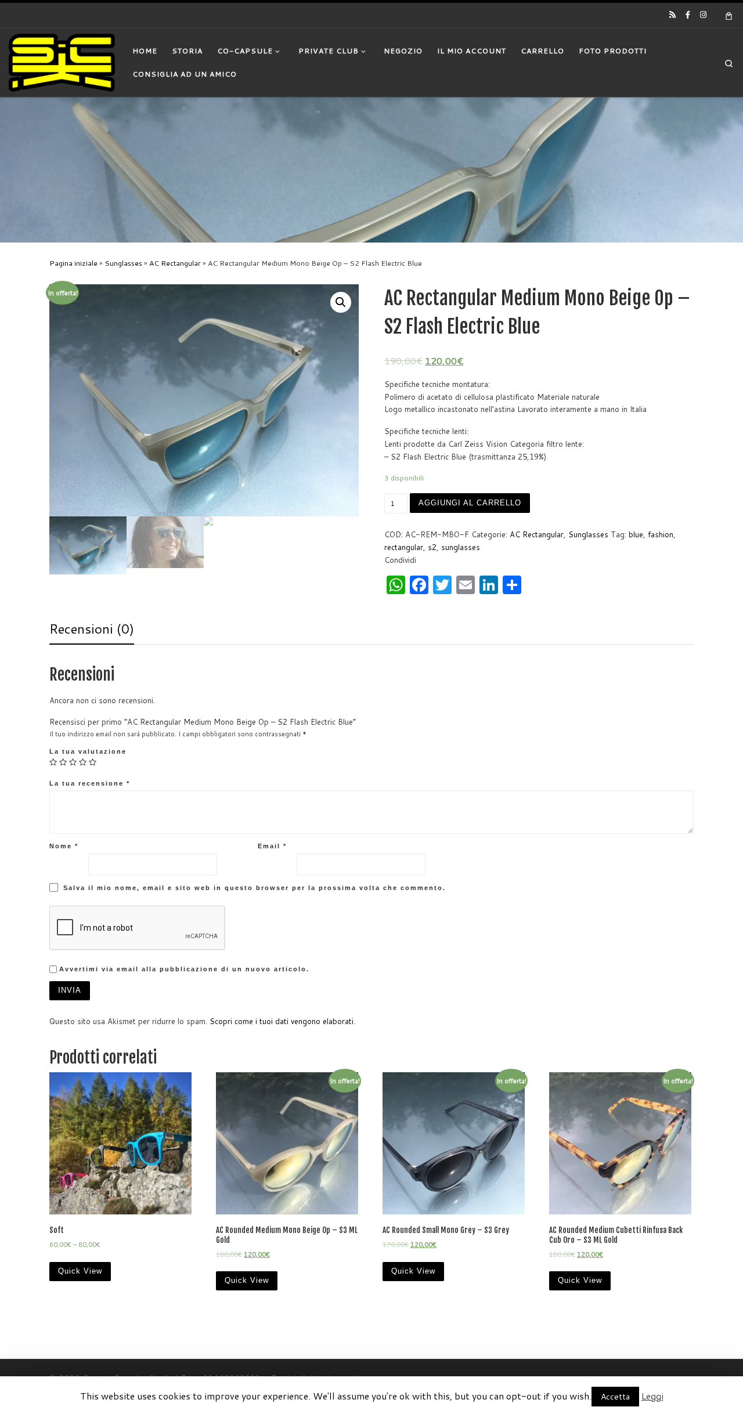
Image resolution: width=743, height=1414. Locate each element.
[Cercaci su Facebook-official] (688, 14)
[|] (62, 61)
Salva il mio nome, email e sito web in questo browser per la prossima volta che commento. (254, 887)
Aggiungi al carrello (470, 502)
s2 (432, 547)
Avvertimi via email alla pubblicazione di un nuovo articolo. (184, 968)
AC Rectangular (175, 263)
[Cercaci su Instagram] (703, 14)
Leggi (652, 1395)
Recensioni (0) (91, 628)
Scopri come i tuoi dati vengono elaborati (282, 1021)
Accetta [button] (615, 1396)
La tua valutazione (88, 751)
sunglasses (460, 547)
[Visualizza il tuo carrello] (729, 15)
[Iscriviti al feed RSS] (672, 14)
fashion (660, 534)
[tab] (91, 629)
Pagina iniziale (73, 263)
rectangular (403, 547)
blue (636, 534)
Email (272, 845)
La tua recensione (89, 783)
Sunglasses (123, 263)
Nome (63, 845)
